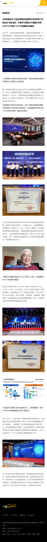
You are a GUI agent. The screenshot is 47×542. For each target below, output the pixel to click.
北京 (18, 534)
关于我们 (5, 515)
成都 (33, 534)
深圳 (3, 534)
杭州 (8, 534)
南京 (23, 534)
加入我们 (31, 515)
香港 (38, 534)
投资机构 (22, 515)
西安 (28, 534)
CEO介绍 (14, 515)
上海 (13, 534)
